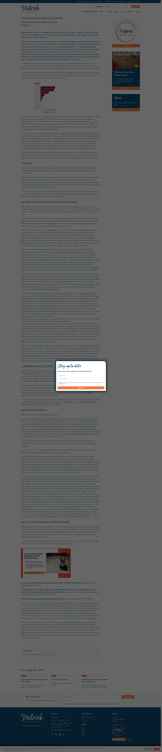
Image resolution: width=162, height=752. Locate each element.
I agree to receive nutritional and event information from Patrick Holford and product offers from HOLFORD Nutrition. (80, 383)
